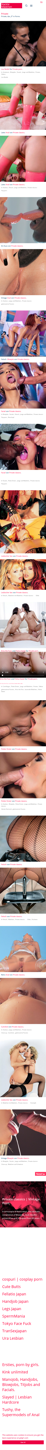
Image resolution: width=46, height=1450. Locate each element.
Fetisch (11, 188)
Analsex (5, 188)
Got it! (23, 1442)
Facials (19, 72)
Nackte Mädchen (6, 5)
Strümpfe (33, 1103)
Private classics (18, 132)
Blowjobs (13, 72)
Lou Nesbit (5, 69)
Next (40, 1174)
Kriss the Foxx (6, 651)
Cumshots (11, 1033)
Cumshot (4, 1027)
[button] (26, 5)
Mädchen (11, 919)
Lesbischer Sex (6, 556)
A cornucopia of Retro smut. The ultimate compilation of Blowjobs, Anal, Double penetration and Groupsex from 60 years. (21, 1214)
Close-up (4, 1033)
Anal (7, 132)
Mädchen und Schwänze (15, 1164)
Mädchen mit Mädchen (15, 595)
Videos (3, 74)
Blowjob (10, 359)
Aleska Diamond (6, 809)
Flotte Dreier (12, 481)
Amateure (6, 72)
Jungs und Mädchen (28, 72)
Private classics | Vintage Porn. (21, 1201)
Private (38, 72)
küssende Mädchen (31, 689)
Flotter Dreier (6, 749)
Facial (3, 411)
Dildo (37, 595)
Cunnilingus (6, 686)
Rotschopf (11, 417)
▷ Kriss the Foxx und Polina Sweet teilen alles (11, 683)
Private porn (17, 69)
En (41, 2)
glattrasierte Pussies (7, 304)
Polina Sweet (21, 651)
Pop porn (4, 191)
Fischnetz (35, 919)
